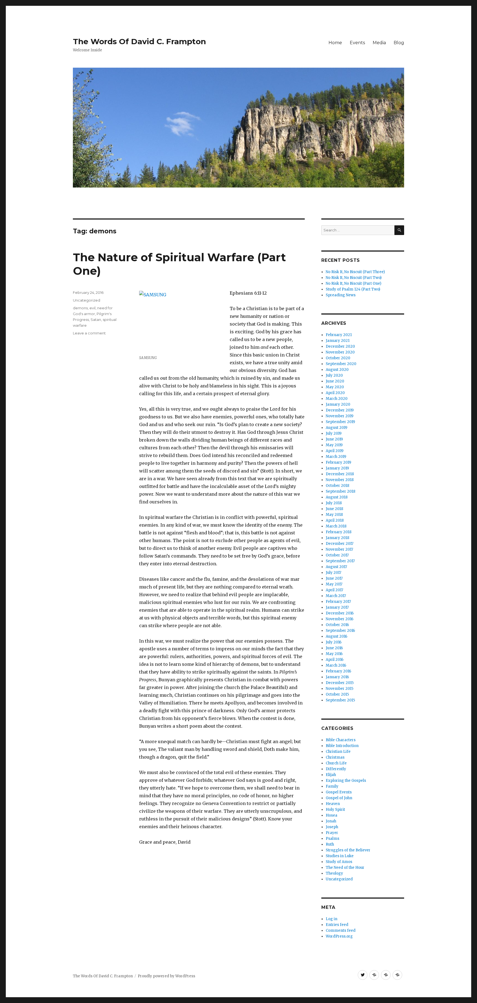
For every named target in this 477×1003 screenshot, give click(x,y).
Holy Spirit (335, 809)
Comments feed (341, 930)
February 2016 (338, 671)
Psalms (332, 838)
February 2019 (338, 462)
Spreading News (341, 295)
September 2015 (340, 700)
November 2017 (339, 549)
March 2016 (336, 665)
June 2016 (334, 648)
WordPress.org (339, 936)
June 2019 (334, 439)
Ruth (330, 844)
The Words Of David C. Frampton (139, 41)
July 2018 (334, 503)
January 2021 (337, 340)
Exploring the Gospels (346, 780)
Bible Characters (341, 740)
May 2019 (334, 445)
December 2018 (340, 474)
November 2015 (339, 688)
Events (357, 42)
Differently (336, 769)
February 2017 (338, 601)
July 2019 (333, 433)
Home (335, 42)
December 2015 (340, 682)
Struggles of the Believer (348, 850)
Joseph (332, 827)
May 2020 (335, 387)
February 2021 (339, 334)
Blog (399, 42)
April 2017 (334, 590)
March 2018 (336, 526)
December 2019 (340, 410)
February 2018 (338, 532)
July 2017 (333, 572)
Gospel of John (339, 798)
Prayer (332, 832)
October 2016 (337, 624)
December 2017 (339, 543)
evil (92, 308)
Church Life (336, 763)
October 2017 (337, 555)
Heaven (333, 803)
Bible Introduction (342, 745)
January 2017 (337, 607)
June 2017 (334, 578)
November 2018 (340, 479)
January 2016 (337, 677)
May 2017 (334, 584)
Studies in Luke (340, 856)
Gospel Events (339, 792)
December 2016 (340, 613)
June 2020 (335, 381)
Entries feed (337, 924)
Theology (334, 873)
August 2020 (337, 369)
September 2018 (340, 491)
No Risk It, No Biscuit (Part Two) (353, 277)
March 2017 (336, 595)
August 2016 (336, 636)
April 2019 (334, 450)
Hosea (331, 815)
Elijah (331, 774)
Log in (331, 919)
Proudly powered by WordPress (166, 976)
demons (80, 308)
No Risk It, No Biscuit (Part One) (353, 283)
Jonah (331, 821)
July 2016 (333, 642)
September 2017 (340, 561)
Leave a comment (89, 333)
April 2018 (335, 520)
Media (379, 42)
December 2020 (340, 346)
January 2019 (337, 468)
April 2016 (334, 659)
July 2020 (334, 375)
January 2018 (337, 537)
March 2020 (337, 398)
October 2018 (337, 485)
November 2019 (339, 416)
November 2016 (339, 619)
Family (332, 786)
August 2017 (336, 566)
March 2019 (336, 456)
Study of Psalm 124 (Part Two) (353, 289)
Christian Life (338, 751)
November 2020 (340, 352)
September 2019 (340, 421)
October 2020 (338, 358)
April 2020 (335, 392)
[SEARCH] (399, 230)
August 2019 (336, 427)
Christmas (335, 757)
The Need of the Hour (345, 867)
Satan (96, 319)
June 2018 (334, 508)
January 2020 (338, 404)
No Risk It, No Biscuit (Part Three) (355, 272)
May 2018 (334, 514)
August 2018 (337, 497)
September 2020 (341, 363)
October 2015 (337, 694)
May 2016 (334, 653)
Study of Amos (339, 861)
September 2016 (340, 630)
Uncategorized (86, 300)
